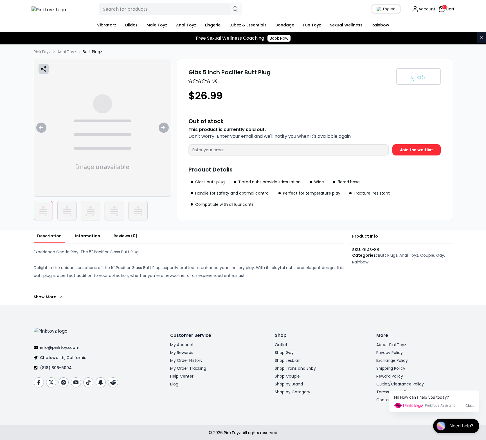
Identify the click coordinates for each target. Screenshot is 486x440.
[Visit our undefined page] (39, 382)
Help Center (182, 376)
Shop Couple (287, 376)
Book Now (279, 38)
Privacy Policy (389, 352)
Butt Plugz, (388, 255)
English (389, 8)
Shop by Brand (289, 384)
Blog (174, 384)
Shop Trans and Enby (295, 368)
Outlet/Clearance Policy (400, 384)
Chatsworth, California (63, 357)
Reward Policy (389, 376)
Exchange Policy (392, 360)
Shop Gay (284, 352)
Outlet (281, 345)
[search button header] (236, 9)
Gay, (440, 255)
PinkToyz (42, 52)
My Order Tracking (188, 368)
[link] (92, 52)
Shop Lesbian (287, 360)
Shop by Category (292, 392)
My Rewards (181, 352)
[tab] (49, 236)
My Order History (186, 360)
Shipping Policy (390, 368)
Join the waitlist (416, 150)
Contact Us (387, 400)
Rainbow (360, 262)
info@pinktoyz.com (59, 347)
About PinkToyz (391, 345)
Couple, (427, 255)
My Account (182, 345)
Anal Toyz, (409, 255)
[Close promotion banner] (481, 37)
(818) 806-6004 (56, 368)
